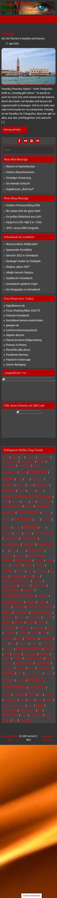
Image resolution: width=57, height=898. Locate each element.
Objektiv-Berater (15, 335)
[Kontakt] (37, 140)
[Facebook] (19, 140)
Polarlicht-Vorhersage (18, 359)
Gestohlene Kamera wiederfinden (24, 320)
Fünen (13, 550)
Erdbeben (17, 527)
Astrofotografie (27, 461)
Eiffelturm (46, 519)
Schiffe (6, 658)
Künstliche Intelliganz (11, 590)
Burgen (40, 491)
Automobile (24, 465)
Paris (44, 633)
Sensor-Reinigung (16, 364)
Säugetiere (37, 687)
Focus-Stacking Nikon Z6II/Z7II (23, 310)
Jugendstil (40, 565)
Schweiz (31, 668)
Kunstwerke (39, 585)
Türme (22, 700)
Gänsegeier (39, 560)
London (6, 607)
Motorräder (47, 617)
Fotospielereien (11, 544)
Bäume (5, 501)
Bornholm (42, 485)
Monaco (21, 617)
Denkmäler (28, 506)
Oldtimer (23, 633)
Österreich (25, 720)
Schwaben (8, 668)
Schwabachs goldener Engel (21, 283)
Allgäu (14, 457)
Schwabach (42, 663)
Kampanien (41, 571)
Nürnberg (9, 627)
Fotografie (11, 538)
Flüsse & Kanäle (43, 533)
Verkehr (30, 705)
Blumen (8, 485)
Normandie (41, 622)
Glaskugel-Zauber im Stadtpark (23, 261)
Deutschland (28, 512)
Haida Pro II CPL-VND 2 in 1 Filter (24, 222)
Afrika (5, 457)
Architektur (43, 457)
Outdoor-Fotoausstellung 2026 (23, 205)
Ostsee (34, 633)
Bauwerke (37, 471)
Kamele (29, 571)
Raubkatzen (47, 643)
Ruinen (7, 654)
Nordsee (30, 622)
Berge (19, 479)
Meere (7, 612)
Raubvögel (8, 649)
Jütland (8, 571)
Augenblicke (16, 3)
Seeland (8, 673)
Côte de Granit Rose (12, 506)
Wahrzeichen (9, 710)
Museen (7, 622)
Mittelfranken (41, 612)
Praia (13, 643)
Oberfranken (39, 627)
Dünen (37, 519)
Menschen (21, 612)
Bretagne (8, 490)
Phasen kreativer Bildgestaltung (24, 340)
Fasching (18, 533)
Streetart (8, 680)
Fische (27, 533)
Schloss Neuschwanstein (20, 172)
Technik (6, 694)
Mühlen (19, 622)
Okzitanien (10, 633)
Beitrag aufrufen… (13, 129)
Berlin (26, 479)
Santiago (44, 654)
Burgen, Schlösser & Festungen (27, 496)
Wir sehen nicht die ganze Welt (23, 211)
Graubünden (20, 556)
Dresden (7, 519)
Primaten (23, 643)
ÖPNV (14, 720)
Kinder (37, 576)
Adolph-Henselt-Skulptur (19, 272)
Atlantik (41, 461)
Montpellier (34, 617)
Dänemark (23, 519)
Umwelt (31, 700)
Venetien (49, 700)
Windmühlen (10, 715)
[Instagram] (31, 140)
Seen (20, 673)
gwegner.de (12, 325)
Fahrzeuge (7, 533)
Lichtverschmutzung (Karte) (21, 330)
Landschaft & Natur (18, 595)
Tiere (31, 694)
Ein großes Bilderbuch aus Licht (23, 216)
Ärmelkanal (36, 715)
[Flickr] (25, 140)
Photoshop (46, 638)
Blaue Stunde (37, 479)
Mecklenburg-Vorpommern (39, 606)
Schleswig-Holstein (33, 658)
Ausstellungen (9, 465)
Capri (32, 501)
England (6, 527)
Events (42, 527)
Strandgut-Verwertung (18, 177)
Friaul (6, 551)
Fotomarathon (29, 538)
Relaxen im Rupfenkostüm (20, 166)
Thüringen (19, 694)
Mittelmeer (8, 617)
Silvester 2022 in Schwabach (22, 255)
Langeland (42, 595)
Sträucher (21, 680)
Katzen (28, 576)
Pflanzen (31, 638)
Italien (28, 565)
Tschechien (10, 700)
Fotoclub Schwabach (17, 315)
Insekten (16, 565)
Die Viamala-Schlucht (18, 183)
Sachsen (16, 654)
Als (22, 457)
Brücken (31, 491)
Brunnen (21, 490)
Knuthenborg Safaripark (16, 581)
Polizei (5, 643)
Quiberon (34, 643)
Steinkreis (48, 673)
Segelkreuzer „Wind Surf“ (20, 189)
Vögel (40, 705)
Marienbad (18, 606)
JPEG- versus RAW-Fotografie (22, 228)
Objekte (50, 628)
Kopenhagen (9, 585)
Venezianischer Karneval (13, 705)
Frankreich (45, 544)
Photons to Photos (16, 344)
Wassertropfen (27, 710)
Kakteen (20, 571)
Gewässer (36, 550)
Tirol (40, 694)
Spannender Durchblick (19, 249)
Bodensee (20, 485)
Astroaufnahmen (10, 461)
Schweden (21, 667)
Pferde (19, 638)
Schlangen (17, 658)
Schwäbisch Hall (44, 667)
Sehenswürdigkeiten (33, 673)
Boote (30, 485)
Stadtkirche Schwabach (19, 278)
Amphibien (30, 457)
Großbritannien (23, 560)
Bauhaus (22, 472)
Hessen (5, 565)
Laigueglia (28, 590)
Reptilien (49, 649)
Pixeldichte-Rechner (17, 354)
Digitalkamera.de (15, 305)
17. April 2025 (12, 43)
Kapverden (16, 576)
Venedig (8, 33)
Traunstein (49, 694)
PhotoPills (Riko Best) (18, 349)
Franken (28, 544)
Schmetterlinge (24, 663)
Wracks (24, 715)
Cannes (25, 502)
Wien (40, 710)
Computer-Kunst (44, 502)
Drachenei (46, 513)
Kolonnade (37, 581)
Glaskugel (7, 556)
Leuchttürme (13, 601)
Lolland (42, 602)
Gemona (22, 551)
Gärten (49, 560)
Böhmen (15, 501)
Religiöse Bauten (28, 648)
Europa (30, 526)
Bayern (8, 478)
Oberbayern (24, 627)
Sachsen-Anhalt (30, 654)
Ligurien (31, 602)
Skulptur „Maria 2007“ (18, 266)
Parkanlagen (8, 638)
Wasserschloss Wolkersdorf (22, 244)
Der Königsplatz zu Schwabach (23, 289)
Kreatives (24, 585)
